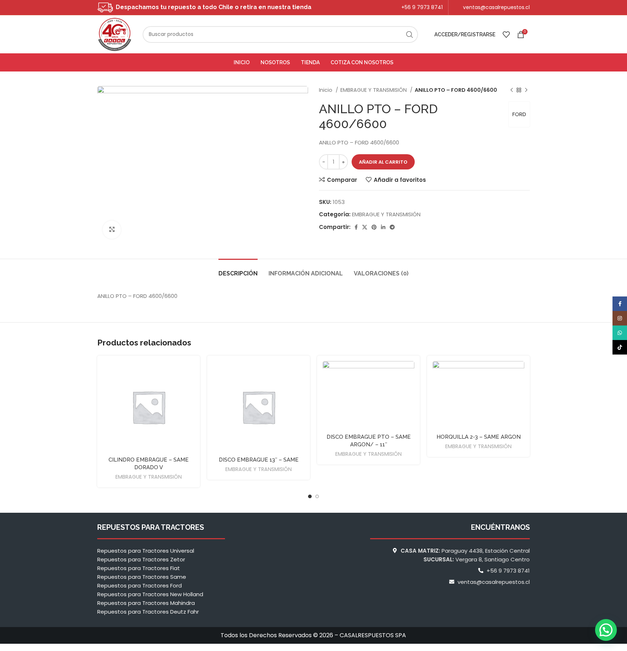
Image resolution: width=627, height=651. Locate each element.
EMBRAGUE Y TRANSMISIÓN (374, 90)
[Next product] (526, 90)
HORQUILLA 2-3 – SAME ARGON (479, 437)
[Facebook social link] (356, 227)
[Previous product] (511, 90)
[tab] (238, 270)
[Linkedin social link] (383, 227)
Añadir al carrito (383, 162)
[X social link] (364, 227)
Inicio (326, 90)
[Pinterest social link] (374, 227)
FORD (519, 114)
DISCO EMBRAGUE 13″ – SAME (259, 459)
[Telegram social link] (392, 227)
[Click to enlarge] (112, 230)
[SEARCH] (409, 34)
